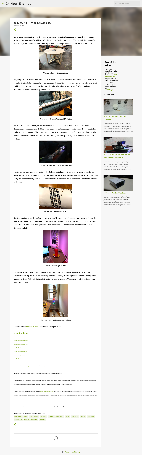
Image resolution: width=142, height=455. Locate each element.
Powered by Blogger (72, 452)
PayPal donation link (111, 76)
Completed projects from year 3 (21, 347)
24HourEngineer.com (45, 366)
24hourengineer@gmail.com (47, 391)
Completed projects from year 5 (21, 355)
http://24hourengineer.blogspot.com (29, 366)
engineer (43, 416)
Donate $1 (109, 90)
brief (25, 416)
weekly (26, 419)
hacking (51, 416)
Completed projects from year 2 (21, 344)
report (83, 416)
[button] (15, 29)
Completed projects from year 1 (21, 340)
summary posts (32, 327)
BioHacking (18, 416)
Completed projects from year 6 (21, 358)
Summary (91, 416)
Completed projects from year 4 (21, 351)
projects (75, 416)
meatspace (60, 416)
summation (18, 419)
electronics (34, 416)
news (67, 416)
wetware (34, 419)
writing (42, 419)
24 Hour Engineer (19, 3)
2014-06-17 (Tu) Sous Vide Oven (115, 193)
